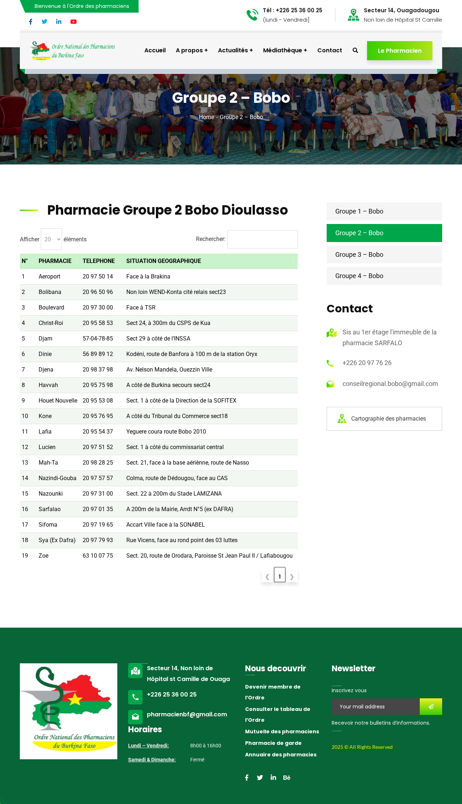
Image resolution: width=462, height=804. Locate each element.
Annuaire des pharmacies (281, 754)
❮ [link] (267, 576)
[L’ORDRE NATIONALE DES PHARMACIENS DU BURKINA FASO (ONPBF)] (72, 50)
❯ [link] (291, 576)
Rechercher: (211, 239)
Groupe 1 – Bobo (359, 211)
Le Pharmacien (400, 51)
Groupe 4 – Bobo (359, 276)
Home (206, 117)
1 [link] (280, 576)
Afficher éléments (53, 239)
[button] (32, 261)
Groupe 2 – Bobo (359, 233)
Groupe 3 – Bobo (359, 254)
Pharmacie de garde (273, 743)
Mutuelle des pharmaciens (282, 731)
